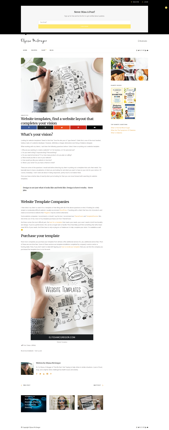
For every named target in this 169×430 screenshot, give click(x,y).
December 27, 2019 (30, 396)
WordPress (63, 210)
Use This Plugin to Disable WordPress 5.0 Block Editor (90, 402)
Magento (47, 212)
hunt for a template (55, 222)
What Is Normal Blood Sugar (120, 127)
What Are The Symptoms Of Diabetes (123, 130)
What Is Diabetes (116, 133)
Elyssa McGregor (28, 351)
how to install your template (71, 247)
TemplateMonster (92, 216)
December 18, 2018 (86, 397)
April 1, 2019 (56, 394)
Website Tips (24, 115)
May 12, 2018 (38, 351)
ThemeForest (78, 216)
